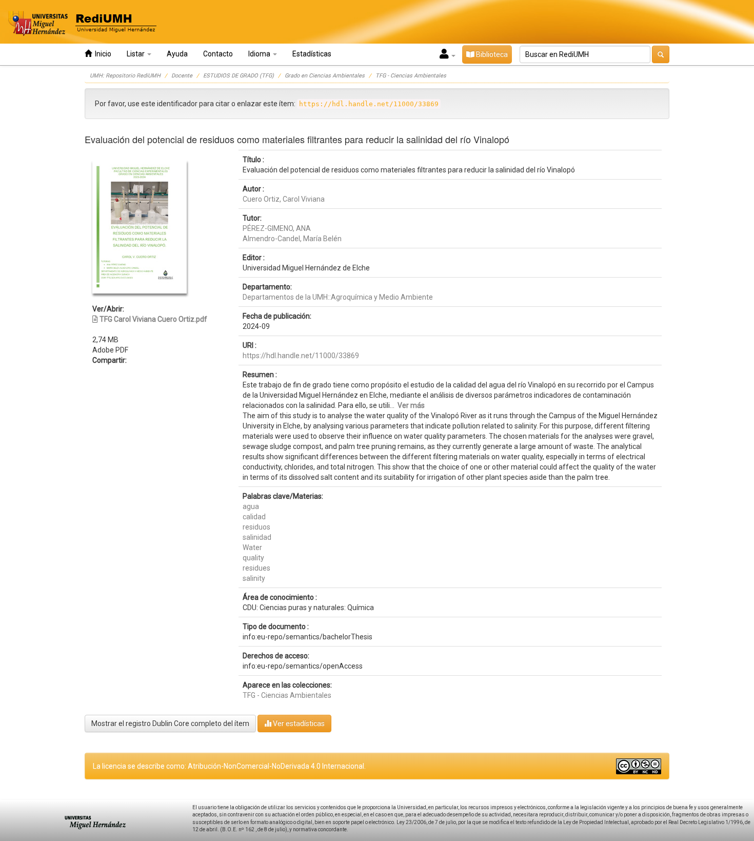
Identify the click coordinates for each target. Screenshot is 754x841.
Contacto (218, 54)
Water (252, 547)
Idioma (260, 54)
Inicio (101, 54)
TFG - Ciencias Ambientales (410, 75)
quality (253, 558)
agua (251, 506)
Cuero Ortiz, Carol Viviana (284, 199)
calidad (254, 517)
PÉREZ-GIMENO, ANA (277, 228)
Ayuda (177, 54)
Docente (181, 75)
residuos (256, 527)
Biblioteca (491, 54)
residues (256, 568)
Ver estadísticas (298, 723)
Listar (136, 54)
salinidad (257, 537)
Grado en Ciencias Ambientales (325, 75)
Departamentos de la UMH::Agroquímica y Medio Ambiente (338, 297)
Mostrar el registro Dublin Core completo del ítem (170, 723)
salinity (254, 578)
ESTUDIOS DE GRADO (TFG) (238, 75)
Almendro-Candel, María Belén (292, 238)
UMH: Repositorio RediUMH (125, 75)
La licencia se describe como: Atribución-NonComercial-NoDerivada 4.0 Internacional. (229, 766)
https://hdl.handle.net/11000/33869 (301, 355)
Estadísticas (311, 54)
